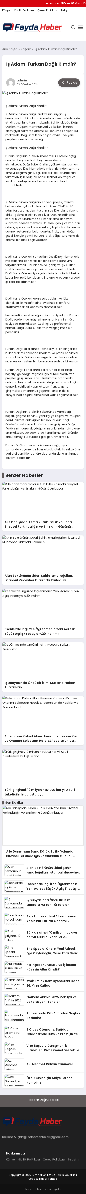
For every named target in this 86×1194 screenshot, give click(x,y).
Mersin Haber (33, 1189)
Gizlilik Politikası (24, 10)
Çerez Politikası (47, 10)
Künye (6, 10)
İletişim (65, 10)
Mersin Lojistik (53, 1189)
